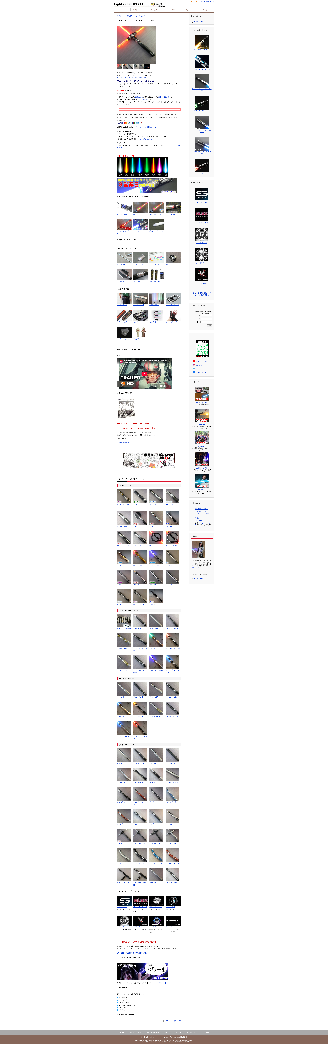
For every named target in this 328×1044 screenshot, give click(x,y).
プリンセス (120, 565)
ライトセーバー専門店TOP (125, 16)
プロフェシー (153, 763)
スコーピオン (121, 802)
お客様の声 (177, 1032)
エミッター (120, 281)
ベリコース (136, 824)
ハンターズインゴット (124, 339)
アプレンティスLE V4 (123, 670)
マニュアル (172, 10)
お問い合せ (198, 520)
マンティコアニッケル (172, 782)
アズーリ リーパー (171, 802)
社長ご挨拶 (195, 567)
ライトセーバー (138, 10)
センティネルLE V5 (123, 736)
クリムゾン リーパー (123, 824)
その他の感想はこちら (124, 442)
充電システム (139, 97)
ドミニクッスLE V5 (139, 716)
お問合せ (144, 99)
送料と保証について (146, 139)
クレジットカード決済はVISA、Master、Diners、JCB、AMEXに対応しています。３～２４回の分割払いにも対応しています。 (148, 1000)
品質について (123, 1007)
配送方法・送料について (126, 1002)
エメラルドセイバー (139, 214)
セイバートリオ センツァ (202, 49)
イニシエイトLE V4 (123, 648)
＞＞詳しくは (160, 983)
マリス (135, 526)
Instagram (199, 365)
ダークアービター (171, 882)
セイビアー (136, 584)
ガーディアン (153, 504)
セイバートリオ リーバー (202, 173)
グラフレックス (122, 526)
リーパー (152, 802)
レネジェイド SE (171, 843)
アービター (152, 882)
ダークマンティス (138, 863)
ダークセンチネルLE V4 (173, 716)
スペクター (120, 604)
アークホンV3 (170, 824)
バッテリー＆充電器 (155, 281)
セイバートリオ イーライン (201, 110)
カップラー (136, 281)
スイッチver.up (170, 214)
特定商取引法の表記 (201, 509)
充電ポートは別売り (164, 97)
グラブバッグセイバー (124, 628)
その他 (206, 10)
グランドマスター (154, 565)
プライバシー (123, 1010)
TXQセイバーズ (170, 907)
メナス (151, 526)
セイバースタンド (138, 305)
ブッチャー (120, 584)
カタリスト (120, 763)
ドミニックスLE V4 (172, 697)
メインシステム (122, 214)
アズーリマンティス (155, 863)
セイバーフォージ (122, 927)
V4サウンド (137, 231)
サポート (189, 10)
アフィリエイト (191, 1032)
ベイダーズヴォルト (139, 927)
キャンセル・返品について (127, 1005)
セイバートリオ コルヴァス (201, 69)
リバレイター (153, 628)
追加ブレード (121, 264)
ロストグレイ (170, 584)
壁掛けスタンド (154, 305)
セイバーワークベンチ (172, 305)
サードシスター (154, 545)
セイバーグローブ (171, 322)
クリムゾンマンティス (172, 863)
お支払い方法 (123, 1000)
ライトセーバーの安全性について (146, 127)
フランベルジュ (122, 843)
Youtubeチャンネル (201, 361)
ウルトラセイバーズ (141, 16)
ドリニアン (169, 565)
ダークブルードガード (124, 882)
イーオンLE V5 (121, 716)
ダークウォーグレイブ (140, 782)
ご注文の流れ (123, 997)
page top (159, 1021)
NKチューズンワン (123, 545)
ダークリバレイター (172, 628)
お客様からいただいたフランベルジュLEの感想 (131, 77)
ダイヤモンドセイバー (156, 214)
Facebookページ (201, 372)
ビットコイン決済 (135, 1032)
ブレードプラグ (138, 264)
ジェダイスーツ (138, 339)
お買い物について (200, 511)
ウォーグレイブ (122, 782)
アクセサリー (156, 10)
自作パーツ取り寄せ (153, 1032)
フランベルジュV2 (139, 843)
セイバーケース (138, 322)
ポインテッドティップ (156, 231)
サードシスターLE (171, 545)
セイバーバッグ (122, 322)
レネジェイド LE (154, 843)
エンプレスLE (137, 565)
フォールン (169, 526)
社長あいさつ (199, 518)
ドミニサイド (153, 604)
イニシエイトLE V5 (155, 648)
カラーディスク (154, 264)
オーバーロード (138, 628)
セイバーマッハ (154, 927)
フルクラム (152, 584)
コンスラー (136, 504)
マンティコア (153, 782)
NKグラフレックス (171, 504)
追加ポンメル (170, 264)
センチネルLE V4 (154, 716)
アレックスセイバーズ (140, 907)
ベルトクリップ (122, 305)
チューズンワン (138, 545)
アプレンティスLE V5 (156, 670)
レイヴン (152, 824)
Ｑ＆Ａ (167, 1032)
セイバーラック (154, 322)
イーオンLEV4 (153, 697)
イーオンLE (120, 697)
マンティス (120, 863)
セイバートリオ (122, 907)
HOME (122, 10)
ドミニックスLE (138, 697)
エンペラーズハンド (139, 604)
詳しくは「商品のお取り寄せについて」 (132, 953)
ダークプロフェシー (172, 763)
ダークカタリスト (138, 763)
